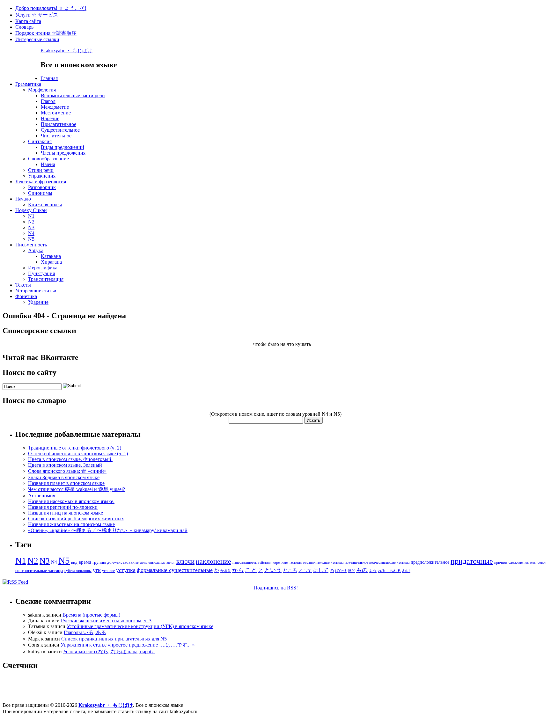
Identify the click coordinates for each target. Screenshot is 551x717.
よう (373, 570)
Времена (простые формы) (91, 615)
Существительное (60, 130)
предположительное (430, 562)
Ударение (38, 302)
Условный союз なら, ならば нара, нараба (109, 651)
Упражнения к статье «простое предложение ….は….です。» (128, 644)
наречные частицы (287, 562)
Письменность (31, 244)
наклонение (213, 561)
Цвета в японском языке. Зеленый (65, 465)
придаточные (472, 561)
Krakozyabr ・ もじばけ (66, 50)
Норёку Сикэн (31, 210)
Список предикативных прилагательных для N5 (114, 638)
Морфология (42, 89)
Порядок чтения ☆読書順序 (46, 33)
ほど (351, 571)
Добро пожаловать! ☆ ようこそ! (50, 8)
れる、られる (389, 570)
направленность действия (251, 562)
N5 (31, 239)
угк (97, 570)
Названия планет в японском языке (66, 483)
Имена (48, 164)
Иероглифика (42, 267)
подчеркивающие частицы (389, 562)
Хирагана (51, 262)
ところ (290, 570)
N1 (31, 216)
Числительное (56, 135)
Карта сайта (28, 21)
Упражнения (41, 176)
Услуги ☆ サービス (36, 15)
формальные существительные (175, 570)
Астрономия (41, 495)
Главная (49, 78)
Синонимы (40, 193)
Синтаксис (40, 141)
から (238, 570)
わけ (406, 570)
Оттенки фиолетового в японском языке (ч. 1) (78, 453)
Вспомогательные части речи (73, 95)
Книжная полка (45, 204)
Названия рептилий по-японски (63, 507)
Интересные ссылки (37, 39)
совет (542, 562)
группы (99, 562)
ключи (185, 561)
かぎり (225, 571)
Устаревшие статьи (35, 290)
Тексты (23, 285)
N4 (31, 233)
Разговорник (42, 187)
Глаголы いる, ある (85, 632)
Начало (23, 198)
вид (74, 562)
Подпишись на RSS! (275, 587)
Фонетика (26, 296)
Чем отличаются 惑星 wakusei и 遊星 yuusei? (76, 489)
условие (108, 570)
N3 (31, 227)
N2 (31, 221)
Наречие (50, 118)
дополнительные (152, 562)
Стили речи (41, 170)
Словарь (24, 27)
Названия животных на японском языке (71, 524)
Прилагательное (58, 124)
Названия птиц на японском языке (65, 513)
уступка (126, 570)
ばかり (341, 570)
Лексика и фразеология (40, 181)
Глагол (48, 101)
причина (500, 562)
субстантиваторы (78, 570)
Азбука (35, 250)
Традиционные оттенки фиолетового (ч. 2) (74, 447)
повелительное (356, 562)
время (85, 562)
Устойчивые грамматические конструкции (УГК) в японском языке (140, 626)
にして (320, 570)
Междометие (55, 107)
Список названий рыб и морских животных (76, 518)
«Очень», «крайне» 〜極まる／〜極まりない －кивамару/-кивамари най (107, 530)
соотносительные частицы (39, 570)
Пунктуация (41, 273)
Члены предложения (63, 153)
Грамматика (28, 84)
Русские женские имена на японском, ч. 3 (106, 620)
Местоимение (56, 112)
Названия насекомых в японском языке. (71, 501)
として (305, 570)
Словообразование (48, 158)
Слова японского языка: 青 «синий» (67, 471)
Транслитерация (45, 279)
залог (170, 562)
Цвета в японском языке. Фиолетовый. (70, 459)
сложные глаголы (522, 562)
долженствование (123, 562)
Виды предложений (62, 147)
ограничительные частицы (323, 562)
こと (251, 570)
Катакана (51, 256)
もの (362, 570)
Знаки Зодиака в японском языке (63, 477)
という (273, 570)
